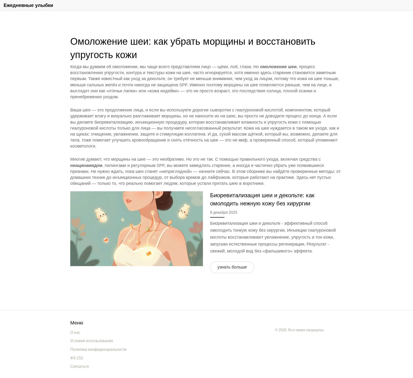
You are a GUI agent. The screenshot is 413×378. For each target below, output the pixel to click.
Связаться (79, 366)
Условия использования (91, 341)
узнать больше (232, 267)
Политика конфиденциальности (98, 349)
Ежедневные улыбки (28, 5)
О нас (75, 332)
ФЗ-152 (76, 358)
